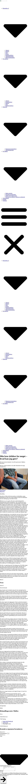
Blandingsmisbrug (9, 55)
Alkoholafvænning (9, 56)
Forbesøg (5, 200)
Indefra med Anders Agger (11, 195)
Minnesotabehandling (10, 57)
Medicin (7, 51)
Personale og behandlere (10, 194)
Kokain (7, 54)
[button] (14, 230)
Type (1, 736)
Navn (1, 732)
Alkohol (7, 50)
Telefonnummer (3, 733)
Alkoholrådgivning (9, 150)
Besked (1, 770)
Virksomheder (6, 198)
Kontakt (4, 199)
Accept (1, 771)
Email (1, 734)
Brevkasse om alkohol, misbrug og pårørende (15, 197)
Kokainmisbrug (8, 102)
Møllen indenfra (8, 193)
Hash (6, 52)
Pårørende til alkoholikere (10, 149)
